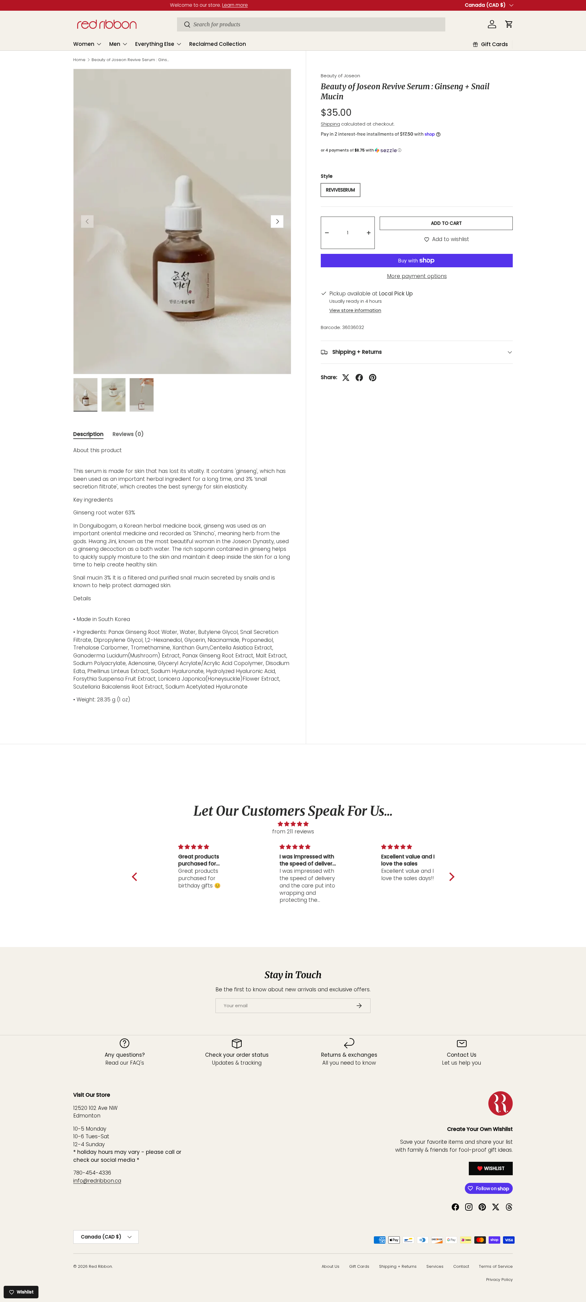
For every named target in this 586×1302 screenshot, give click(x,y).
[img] (293, 824)
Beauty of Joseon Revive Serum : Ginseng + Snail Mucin (130, 60)
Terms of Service (496, 1266)
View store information (355, 310)
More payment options (417, 276)
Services (434, 1266)
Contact (461, 1266)
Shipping (330, 124)
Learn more (138, 5)
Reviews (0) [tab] (128, 434)
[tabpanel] (182, 582)
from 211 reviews (293, 831)
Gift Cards (359, 1266)
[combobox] (311, 24)
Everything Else (154, 44)
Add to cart (446, 223)
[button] (417, 150)
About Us (330, 1266)
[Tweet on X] (346, 377)
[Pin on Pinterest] (372, 377)
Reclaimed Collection (217, 44)
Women (83, 44)
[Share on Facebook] (359, 377)
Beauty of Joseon (340, 75)
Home (79, 60)
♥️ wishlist (491, 1168)
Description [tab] (88, 434)
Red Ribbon (100, 1266)
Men (114, 44)
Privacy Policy (499, 1279)
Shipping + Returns (398, 1266)
